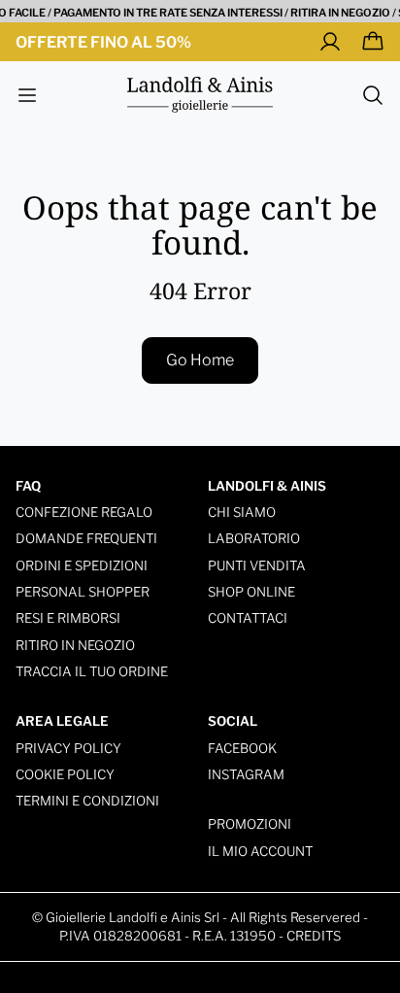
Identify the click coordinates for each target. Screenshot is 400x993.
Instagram (246, 774)
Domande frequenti (86, 538)
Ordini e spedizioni (82, 565)
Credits (313, 935)
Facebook (242, 748)
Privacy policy (68, 748)
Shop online (251, 591)
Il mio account (260, 851)
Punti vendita (257, 565)
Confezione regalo (84, 512)
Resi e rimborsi (68, 618)
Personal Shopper (83, 591)
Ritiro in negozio (75, 645)
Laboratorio (254, 538)
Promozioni (249, 824)
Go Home (200, 360)
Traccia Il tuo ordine (92, 671)
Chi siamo (242, 512)
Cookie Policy (65, 774)
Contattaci (247, 618)
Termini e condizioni (87, 800)
